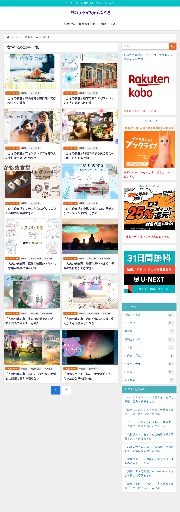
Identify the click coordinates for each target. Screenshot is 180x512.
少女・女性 (150, 355)
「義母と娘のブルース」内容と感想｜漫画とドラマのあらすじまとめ (149, 485)
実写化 (150, 322)
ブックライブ (149, 120)
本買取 (148, 331)
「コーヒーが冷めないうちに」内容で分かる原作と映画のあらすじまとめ (149, 424)
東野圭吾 (48, 258)
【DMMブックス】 (149, 185)
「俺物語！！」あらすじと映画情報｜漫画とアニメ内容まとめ (149, 436)
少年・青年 (150, 363)
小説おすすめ (107, 23)
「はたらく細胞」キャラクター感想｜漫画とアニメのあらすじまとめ (149, 411)
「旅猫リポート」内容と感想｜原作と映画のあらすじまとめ (149, 461)
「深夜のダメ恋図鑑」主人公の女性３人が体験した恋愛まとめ (149, 473)
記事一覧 (69, 23)
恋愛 (150, 371)
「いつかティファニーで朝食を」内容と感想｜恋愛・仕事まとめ (149, 399)
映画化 (24, 93)
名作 (150, 347)
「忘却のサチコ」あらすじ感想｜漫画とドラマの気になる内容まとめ (149, 448)
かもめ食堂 (35, 93)
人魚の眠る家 (36, 258)
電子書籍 (148, 380)
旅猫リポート (94, 369)
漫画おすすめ (87, 23)
